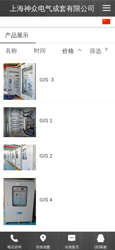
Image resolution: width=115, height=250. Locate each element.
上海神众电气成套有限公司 (52, 8)
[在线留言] (72, 238)
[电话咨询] (14, 238)
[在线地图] (43, 238)
